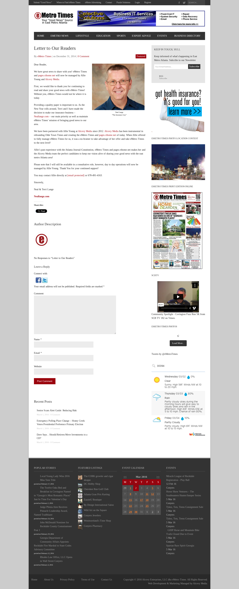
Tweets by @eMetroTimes (165, 354)
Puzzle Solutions (123, 2)
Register (147, 2)
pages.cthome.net (46, 75)
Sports (121, 36)
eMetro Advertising (93, 2)
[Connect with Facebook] (38, 280)
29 (130, 511)
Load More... (178, 343)
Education (103, 36)
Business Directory (187, 36)
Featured (141, 56)
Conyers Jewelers (92, 515)
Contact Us (106, 579)
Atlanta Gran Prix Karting (97, 494)
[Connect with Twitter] (45, 280)
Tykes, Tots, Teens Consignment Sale (184, 507)
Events (162, 36)
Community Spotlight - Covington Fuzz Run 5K (175, 314)
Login (137, 2)
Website (38, 366)
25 (147, 506)
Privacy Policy (67, 579)
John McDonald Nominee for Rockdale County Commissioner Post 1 (53, 526)
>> (158, 476)
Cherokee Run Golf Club (96, 489)
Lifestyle (82, 36)
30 (136, 511)
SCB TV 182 (158, 318)
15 (130, 500)
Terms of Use (87, 579)
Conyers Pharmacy (93, 526)
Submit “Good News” (43, 2)
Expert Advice (141, 36)
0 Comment (83, 56)
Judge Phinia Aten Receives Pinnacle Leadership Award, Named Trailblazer (51, 511)
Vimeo (171, 318)
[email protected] (75, 175)
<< (125, 476)
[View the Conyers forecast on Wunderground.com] (197, 434)
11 (147, 494)
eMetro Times (44, 56)
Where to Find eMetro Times (68, 2)
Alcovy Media (52, 79)
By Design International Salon (99, 505)
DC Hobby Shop (92, 484)
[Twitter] (184, 2)
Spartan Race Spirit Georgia (180, 545)
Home (40, 36)
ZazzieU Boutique (93, 499)
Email (37, 353)
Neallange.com (41, 116)
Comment (39, 293)
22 (130, 506)
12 (152, 494)
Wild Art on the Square (95, 510)
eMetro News (59, 36)
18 (147, 500)
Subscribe (163, 77)
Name (37, 339)
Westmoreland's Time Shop (97, 520)
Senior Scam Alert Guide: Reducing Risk (57, 410)
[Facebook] (179, 2)
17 (141, 500)
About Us (48, 579)
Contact (109, 2)
